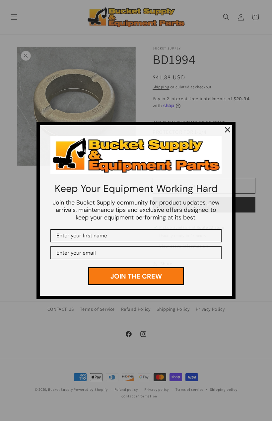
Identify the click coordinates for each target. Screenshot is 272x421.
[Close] (228, 130)
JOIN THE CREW (136, 276)
